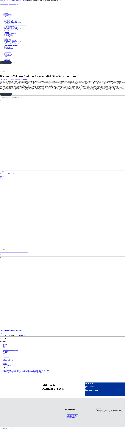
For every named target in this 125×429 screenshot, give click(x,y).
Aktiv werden (8, 55)
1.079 (15, 335)
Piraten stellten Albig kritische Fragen (8, 173)
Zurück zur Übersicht (5, 62)
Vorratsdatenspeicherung (10, 26)
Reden (4, 361)
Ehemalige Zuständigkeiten (10, 33)
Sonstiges (5, 363)
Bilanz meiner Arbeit (9, 34)
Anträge (4, 346)
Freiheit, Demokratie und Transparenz (8, 79)
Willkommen (5, 13)
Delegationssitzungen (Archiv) (11, 45)
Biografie (7, 32)
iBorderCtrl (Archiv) (9, 23)
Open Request (8, 58)
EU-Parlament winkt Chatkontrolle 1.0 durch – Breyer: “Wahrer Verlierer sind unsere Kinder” (22, 371)
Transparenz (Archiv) (7, 39)
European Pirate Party (71, 415)
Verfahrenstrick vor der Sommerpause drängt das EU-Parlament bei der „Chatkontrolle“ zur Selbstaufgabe (24, 372)
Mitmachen (5, 53)
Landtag (4, 353)
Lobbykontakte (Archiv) (10, 42)
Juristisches (5, 352)
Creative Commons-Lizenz (118, 411)
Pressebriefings (8, 50)
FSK (13, 93)
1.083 (19, 335)
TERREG (5, 364)
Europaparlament (6, 348)
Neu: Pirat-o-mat (8, 54)
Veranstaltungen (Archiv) (10, 40)
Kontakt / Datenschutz (9, 36)
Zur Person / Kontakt (7, 30)
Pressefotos (7, 49)
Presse (4, 46)
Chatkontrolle (8, 19)
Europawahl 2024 (6, 60)
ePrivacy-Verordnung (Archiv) (11, 21)
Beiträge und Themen (7, 14)
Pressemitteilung (6, 358)
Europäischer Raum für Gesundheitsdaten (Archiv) (15, 25)
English (1, 2)
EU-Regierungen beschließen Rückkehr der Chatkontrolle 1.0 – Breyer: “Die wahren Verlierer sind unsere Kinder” (26, 370)
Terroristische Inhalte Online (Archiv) (13, 28)
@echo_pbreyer (90, 383)
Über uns (69, 412)
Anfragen (5, 345)
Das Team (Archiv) (9, 35)
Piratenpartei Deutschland (72, 414)
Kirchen (16, 93)
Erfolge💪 (5, 38)
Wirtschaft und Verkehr (7, 365)
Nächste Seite (23, 335)
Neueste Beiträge (8, 15)
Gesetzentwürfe (6, 351)
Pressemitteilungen (9, 48)
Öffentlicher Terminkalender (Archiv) (13, 41)
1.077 (10, 335)
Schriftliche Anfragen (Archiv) (11, 17)
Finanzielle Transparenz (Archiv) (12, 43)
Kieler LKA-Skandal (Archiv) (11, 29)
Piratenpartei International (72, 416)
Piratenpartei (7, 59)
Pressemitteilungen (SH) (8, 360)
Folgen (6, 56)
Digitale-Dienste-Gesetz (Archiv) (12, 27)
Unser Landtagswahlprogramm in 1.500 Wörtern (11, 330)
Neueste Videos (8, 16)
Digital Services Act (7, 347)
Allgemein (2, 176)
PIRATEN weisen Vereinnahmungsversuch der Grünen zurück (14, 252)
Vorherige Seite (3, 335)
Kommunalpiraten (71, 417)
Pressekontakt (8, 47)
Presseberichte (8, 52)
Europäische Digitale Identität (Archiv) (13, 22)
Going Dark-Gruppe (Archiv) (11, 20)
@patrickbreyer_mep (91, 390)
